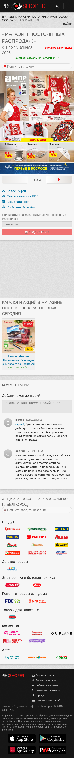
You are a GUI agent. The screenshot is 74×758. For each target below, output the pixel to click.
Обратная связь (45, 675)
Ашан (61, 537)
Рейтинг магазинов (46, 685)
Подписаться (39, 232)
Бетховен (12, 617)
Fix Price (12, 601)
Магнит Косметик (12, 633)
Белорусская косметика (37, 633)
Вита (37, 657)
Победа (12, 553)
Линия (61, 553)
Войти (67, 24)
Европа (37, 553)
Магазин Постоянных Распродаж (42, 16)
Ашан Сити (12, 545)
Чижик (61, 545)
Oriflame (61, 633)
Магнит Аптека (12, 657)
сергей (19, 424)
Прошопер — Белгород (23, 6)
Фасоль (37, 545)
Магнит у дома (37, 537)
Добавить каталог (46, 680)
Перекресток (37, 529)
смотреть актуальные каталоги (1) (36, 58)
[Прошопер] (3, 16)
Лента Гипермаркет (12, 537)
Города (39, 695)
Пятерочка (12, 529)
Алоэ (61, 657)
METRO (61, 529)
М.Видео (37, 585)
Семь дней (37, 641)
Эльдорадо (12, 585)
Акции (11, 16)
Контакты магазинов (47, 690)
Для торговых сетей (47, 700)
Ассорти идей (12, 641)
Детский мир (12, 569)
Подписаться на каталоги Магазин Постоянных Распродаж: (34, 217)
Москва (7, 20)
